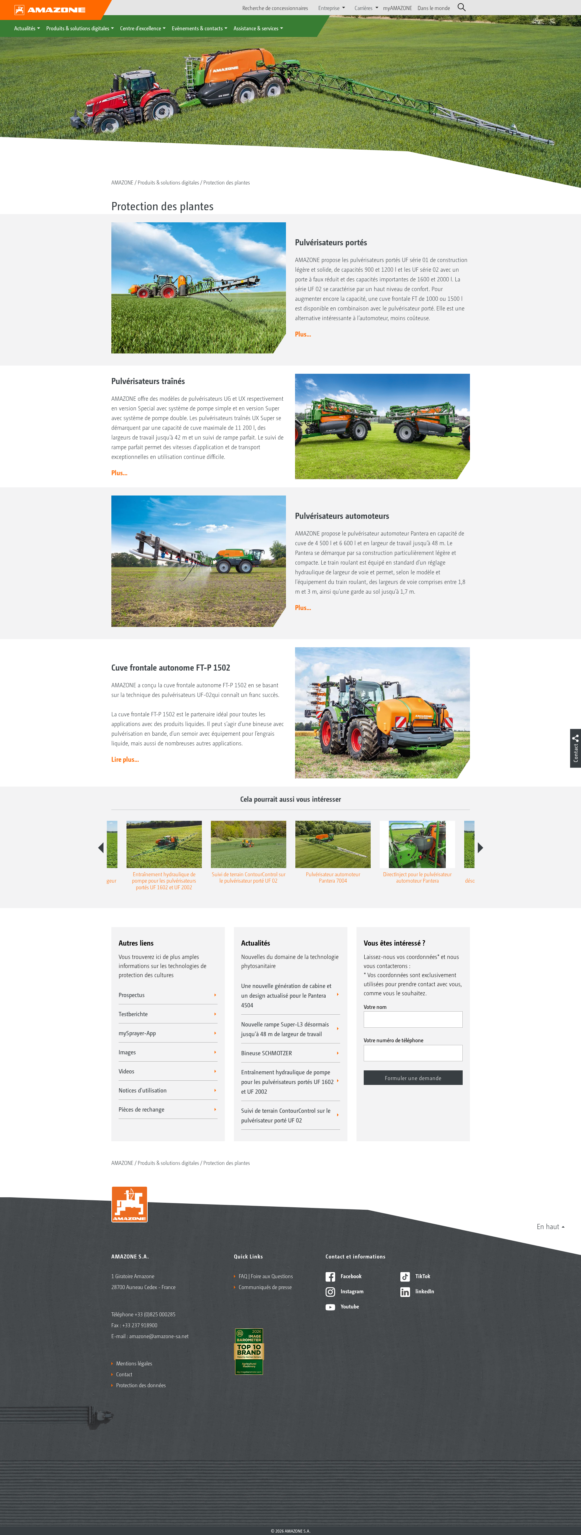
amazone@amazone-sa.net (159, 1335)
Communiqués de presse (265, 1286)
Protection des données (141, 1384)
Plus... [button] (303, 333)
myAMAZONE (397, 7)
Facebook (351, 1275)
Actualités (24, 28)
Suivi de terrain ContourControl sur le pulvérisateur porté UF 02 (285, 1115)
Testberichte (133, 1014)
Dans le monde (434, 7)
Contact (124, 1374)
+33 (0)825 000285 (155, 1314)
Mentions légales (134, 1363)
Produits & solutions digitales (77, 28)
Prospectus (132, 995)
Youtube (349, 1306)
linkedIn (424, 1291)
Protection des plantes (226, 182)
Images (127, 1052)
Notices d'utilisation (143, 1090)
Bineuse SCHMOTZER (266, 1053)
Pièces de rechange (141, 1109)
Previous (101, 848)
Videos (126, 1071)
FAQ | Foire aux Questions (266, 1275)
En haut (548, 1226)
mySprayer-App (137, 1033)
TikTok (422, 1275)
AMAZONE (122, 182)
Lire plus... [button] (125, 759)
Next (481, 848)
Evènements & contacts (197, 28)
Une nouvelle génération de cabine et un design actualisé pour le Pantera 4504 (286, 995)
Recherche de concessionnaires (275, 7)
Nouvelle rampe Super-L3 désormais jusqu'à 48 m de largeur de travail (285, 1029)
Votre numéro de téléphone (393, 1040)
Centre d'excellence (140, 28)
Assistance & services (256, 28)
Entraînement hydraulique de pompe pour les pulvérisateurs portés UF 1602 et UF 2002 (287, 1081)
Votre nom (375, 1006)
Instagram (351, 1291)
